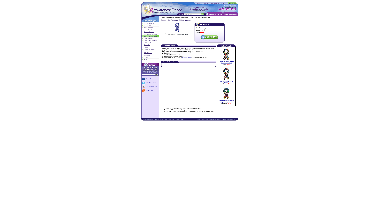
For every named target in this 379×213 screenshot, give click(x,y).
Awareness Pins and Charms (150, 34)
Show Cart (233, 119)
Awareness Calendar (216, 14)
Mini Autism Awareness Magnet (226, 81)
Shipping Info (215, 3)
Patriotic (146, 47)
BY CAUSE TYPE (148, 25)
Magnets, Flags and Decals (172, 17)
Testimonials (205, 3)
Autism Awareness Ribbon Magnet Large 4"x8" (226, 62)
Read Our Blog (149, 90)
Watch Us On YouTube (151, 86)
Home (198, 3)
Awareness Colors (231, 14)
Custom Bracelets (148, 29)
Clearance (146, 57)
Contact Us (223, 3)
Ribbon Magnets (184, 17)
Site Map (226, 119)
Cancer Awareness (148, 38)
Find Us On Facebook (151, 78)
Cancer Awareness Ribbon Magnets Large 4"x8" (226, 101)
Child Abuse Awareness (149, 42)
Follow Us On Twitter (151, 82)
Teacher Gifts (147, 45)
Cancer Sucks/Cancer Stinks (150, 40)
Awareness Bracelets (149, 32)
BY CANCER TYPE (149, 23)
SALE (145, 59)
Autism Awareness (148, 27)
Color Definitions (148, 53)
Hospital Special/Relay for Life (150, 50)
